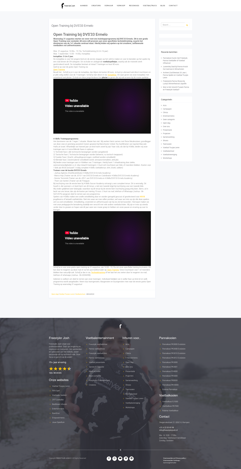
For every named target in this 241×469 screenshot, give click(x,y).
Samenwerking (168, 137)
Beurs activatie (95, 376)
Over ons (166, 126)
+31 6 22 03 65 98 (166, 427)
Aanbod (84, 6)
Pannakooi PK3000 (169, 362)
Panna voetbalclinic (97, 358)
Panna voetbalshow (97, 349)
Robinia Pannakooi (169, 389)
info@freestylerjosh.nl (168, 430)
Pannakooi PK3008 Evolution (173, 349)
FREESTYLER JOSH (63, 458)
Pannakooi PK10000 (170, 385)
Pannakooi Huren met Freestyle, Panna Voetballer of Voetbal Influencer (175, 60)
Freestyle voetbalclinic (98, 353)
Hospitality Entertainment (99, 380)
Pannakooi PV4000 (169, 371)
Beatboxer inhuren (59, 404)
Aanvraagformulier (169, 463)
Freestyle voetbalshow (98, 344)
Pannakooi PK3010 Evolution (173, 353)
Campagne (167, 109)
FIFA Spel (56, 391)
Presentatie (167, 130)
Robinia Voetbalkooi (170, 410)
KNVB (142, 197)
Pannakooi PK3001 (169, 367)
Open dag (54, 294)
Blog (163, 6)
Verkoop (121, 6)
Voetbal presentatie (97, 362)
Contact (173, 6)
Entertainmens (168, 116)
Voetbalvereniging (170, 155)
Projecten (166, 133)
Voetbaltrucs (150, 6)
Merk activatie (94, 371)
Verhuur (109, 6)
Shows (165, 140)
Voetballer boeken (59, 395)
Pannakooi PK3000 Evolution (173, 344)
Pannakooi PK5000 (169, 376)
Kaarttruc (56, 413)
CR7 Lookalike (58, 400)
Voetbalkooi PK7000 (170, 406)
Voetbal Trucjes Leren (66, 294)
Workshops (167, 158)
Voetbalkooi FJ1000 (170, 401)
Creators (96, 6)
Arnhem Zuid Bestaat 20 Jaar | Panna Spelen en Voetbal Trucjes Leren (175, 75)
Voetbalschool (80, 294)
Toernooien (167, 144)
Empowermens (58, 418)
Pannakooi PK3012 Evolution (173, 358)
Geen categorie (169, 119)
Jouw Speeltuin (58, 422)
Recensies (134, 6)
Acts (164, 105)
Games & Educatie (96, 367)
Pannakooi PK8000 (169, 380)
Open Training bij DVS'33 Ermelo (72, 25)
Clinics (165, 112)
